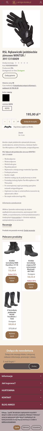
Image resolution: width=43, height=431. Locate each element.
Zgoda (17, 427)
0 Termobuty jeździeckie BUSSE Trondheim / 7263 (12, 314)
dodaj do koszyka (30, 122)
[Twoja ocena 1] (15, 63)
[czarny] (5, 97)
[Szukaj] (7, 2)
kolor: (7, 92)
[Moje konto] (41, 2)
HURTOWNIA (8, 390)
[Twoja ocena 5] (27, 63)
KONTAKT (6, 397)
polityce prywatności (9, 422)
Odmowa (26, 427)
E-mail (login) (8, 362)
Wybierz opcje (12, 279)
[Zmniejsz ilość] (13, 121)
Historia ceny (7, 83)
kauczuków (16, 217)
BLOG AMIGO (8, 405)
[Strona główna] (21, 2)
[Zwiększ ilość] (4, 121)
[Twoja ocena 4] (24, 63)
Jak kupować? (9, 383)
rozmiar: (7, 104)
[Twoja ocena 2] (18, 63)
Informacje (7, 376)
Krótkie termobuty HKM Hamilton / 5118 (12, 263)
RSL (12, 68)
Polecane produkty (12, 237)
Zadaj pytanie (10, 76)
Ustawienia (36, 427)
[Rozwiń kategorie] (2, 2)
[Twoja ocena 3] (21, 63)
